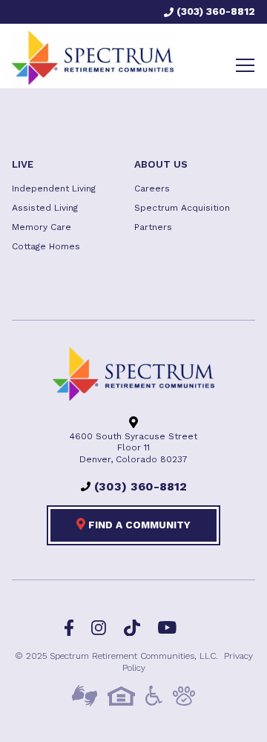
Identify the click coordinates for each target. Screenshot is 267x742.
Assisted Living (45, 208)
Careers (152, 188)
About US (161, 164)
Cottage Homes (46, 246)
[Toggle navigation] (245, 65)
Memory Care (41, 227)
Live (22, 164)
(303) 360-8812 (214, 11)
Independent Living (54, 188)
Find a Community (138, 525)
